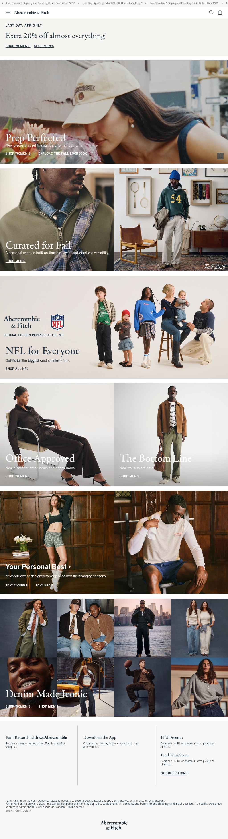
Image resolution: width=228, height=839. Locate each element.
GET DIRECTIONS (174, 773)
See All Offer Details (18, 811)
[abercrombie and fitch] (31, 12)
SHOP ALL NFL (17, 369)
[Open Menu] (6, 12)
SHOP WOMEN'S (18, 46)
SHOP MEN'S (44, 46)
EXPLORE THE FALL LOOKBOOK (62, 153)
